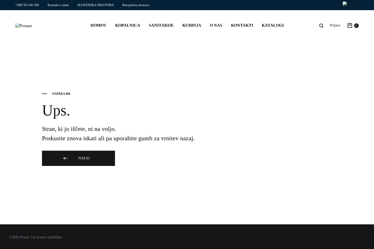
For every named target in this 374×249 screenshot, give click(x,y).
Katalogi (273, 25)
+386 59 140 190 (27, 5)
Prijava (335, 25)
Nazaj (83, 158)
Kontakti (242, 25)
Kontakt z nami (58, 5)
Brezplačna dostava (135, 5)
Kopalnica (127, 25)
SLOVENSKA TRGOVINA (95, 5)
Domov (99, 25)
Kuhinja (191, 25)
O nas (216, 25)
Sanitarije (161, 25)
